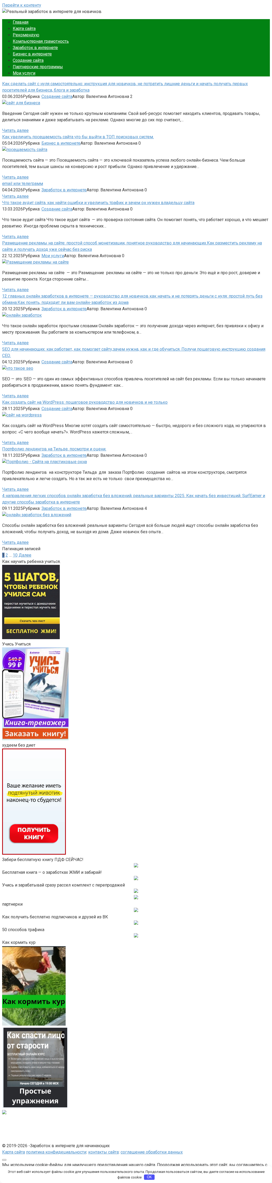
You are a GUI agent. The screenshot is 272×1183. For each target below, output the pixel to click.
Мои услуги (24, 73)
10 (15, 555)
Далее (25, 555)
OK (149, 1177)
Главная (20, 22)
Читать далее (15, 130)
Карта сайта (24, 28)
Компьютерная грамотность (41, 41)
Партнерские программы (38, 66)
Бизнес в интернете (32, 54)
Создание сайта (28, 60)
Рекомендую (26, 34)
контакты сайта (103, 1152)
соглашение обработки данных (152, 1152)
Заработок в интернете (35, 47)
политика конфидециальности (56, 1152)
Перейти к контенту (21, 5)
